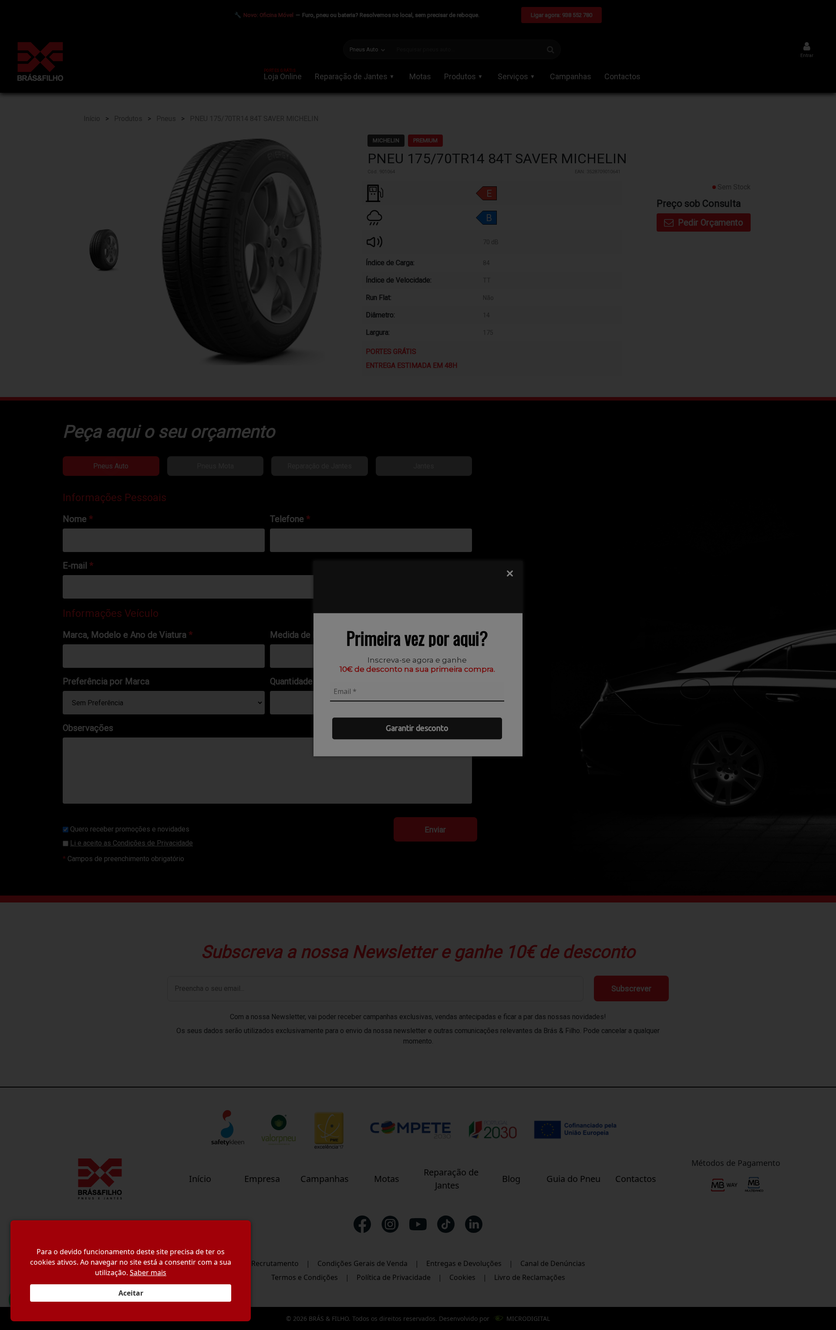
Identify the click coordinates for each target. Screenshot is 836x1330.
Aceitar (130, 1293)
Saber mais (148, 1272)
